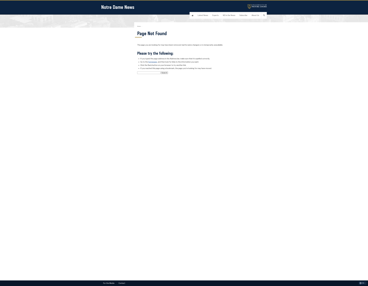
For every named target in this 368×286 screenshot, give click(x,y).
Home (139, 26)
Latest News (203, 15)
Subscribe (243, 15)
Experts (215, 15)
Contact (122, 283)
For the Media (108, 283)
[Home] (193, 15)
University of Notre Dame (257, 6)
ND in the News (229, 15)
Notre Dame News (117, 7)
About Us (255, 15)
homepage (152, 62)
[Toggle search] (264, 15)
